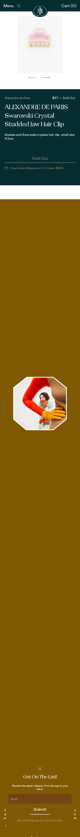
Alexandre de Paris (17, 98)
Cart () (69, 6)
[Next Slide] (46, 77)
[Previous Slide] (32, 77)
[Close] (40, 768)
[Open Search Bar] (19, 6)
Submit (40, 809)
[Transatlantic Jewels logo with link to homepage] (40, 11)
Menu (8, 6)
